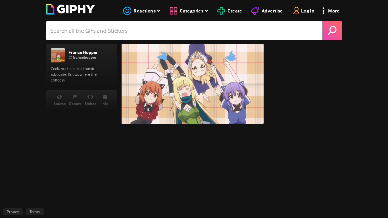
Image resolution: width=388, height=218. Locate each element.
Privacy (13, 211)
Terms (35, 211)
